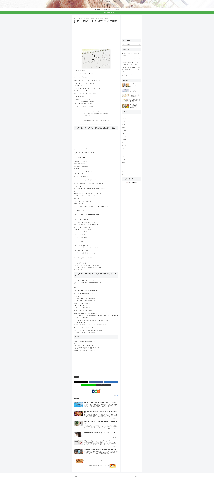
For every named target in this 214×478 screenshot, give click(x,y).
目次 (94, 111)
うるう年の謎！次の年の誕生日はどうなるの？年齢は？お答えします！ (96, 120)
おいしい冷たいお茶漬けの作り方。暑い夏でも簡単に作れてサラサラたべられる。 (131, 69)
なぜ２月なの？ (86, 118)
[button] (103, 385)
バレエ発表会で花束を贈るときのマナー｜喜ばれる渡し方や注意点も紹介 (131, 63)
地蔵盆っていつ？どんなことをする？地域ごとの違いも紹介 (131, 74)
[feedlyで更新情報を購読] (96, 391)
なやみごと (76, 376)
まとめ (83, 122)
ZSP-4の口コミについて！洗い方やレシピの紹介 (131, 58)
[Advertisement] (96, 38)
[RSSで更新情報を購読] (98, 391)
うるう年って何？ (86, 117)
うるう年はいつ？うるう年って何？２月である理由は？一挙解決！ (95, 113)
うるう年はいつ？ (86, 115)
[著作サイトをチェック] (93, 391)
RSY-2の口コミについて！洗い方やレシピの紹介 (131, 54)
